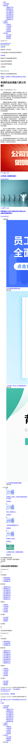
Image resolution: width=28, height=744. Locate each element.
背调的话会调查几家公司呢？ (18, 76)
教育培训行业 (9, 17)
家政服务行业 (9, 19)
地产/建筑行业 (9, 12)
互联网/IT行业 (9, 7)
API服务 (5, 21)
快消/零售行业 (9, 14)
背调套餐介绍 (6, 581)
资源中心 (5, 22)
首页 (4, 2)
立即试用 (5, 43)
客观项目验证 (6, 577)
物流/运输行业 (9, 16)
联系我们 (8, 38)
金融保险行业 (9, 9)
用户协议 (6, 693)
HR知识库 (8, 26)
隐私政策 (12, 693)
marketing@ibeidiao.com (7, 572)
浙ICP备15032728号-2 (6, 689)
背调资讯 (8, 24)
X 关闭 (2, 703)
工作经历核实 (6, 579)
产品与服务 (6, 3)
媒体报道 (8, 36)
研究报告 (8, 31)
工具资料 (8, 28)
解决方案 (5, 5)
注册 (9, 43)
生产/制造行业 (9, 10)
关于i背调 (8, 34)
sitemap (2, 693)
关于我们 (5, 33)
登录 (2, 43)
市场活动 (8, 29)
